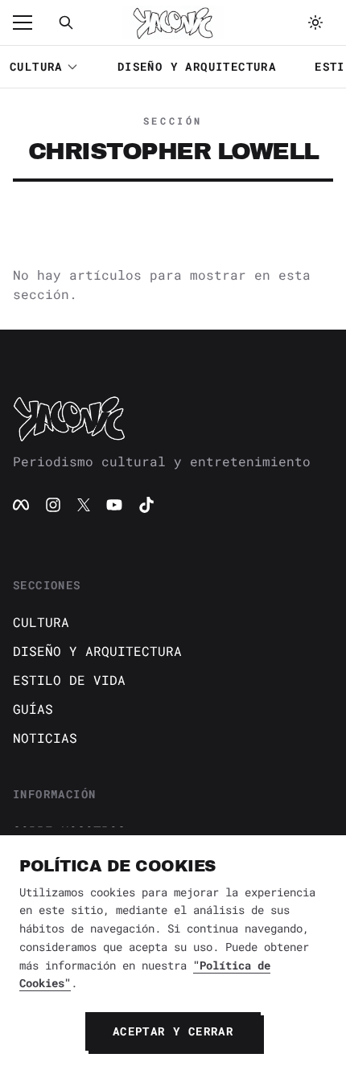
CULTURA (36, 66)
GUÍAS (33, 708)
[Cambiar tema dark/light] (315, 22)
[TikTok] (146, 505)
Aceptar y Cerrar (173, 1031)
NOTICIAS (45, 737)
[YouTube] (114, 505)
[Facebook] (21, 505)
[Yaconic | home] (173, 418)
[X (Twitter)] (83, 504)
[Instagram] (53, 505)
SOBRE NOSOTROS (69, 830)
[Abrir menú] (30, 22)
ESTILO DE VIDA (69, 679)
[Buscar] (66, 22)
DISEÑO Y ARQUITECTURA (196, 66)
